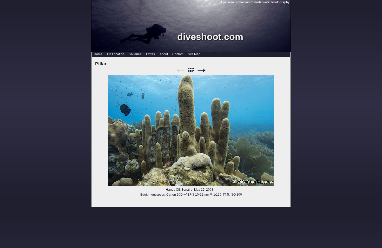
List (191, 70)
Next (201, 70)
